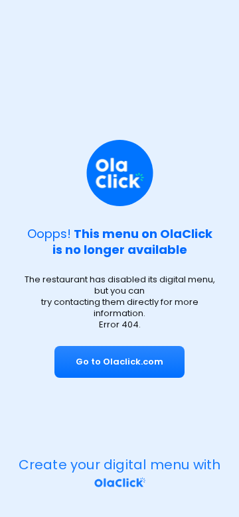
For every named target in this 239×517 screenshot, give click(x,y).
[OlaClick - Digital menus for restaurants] (119, 175)
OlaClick (186, 233)
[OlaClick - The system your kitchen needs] (119, 482)
